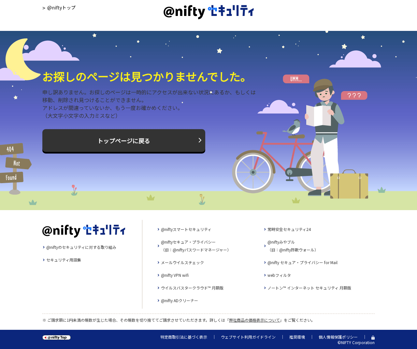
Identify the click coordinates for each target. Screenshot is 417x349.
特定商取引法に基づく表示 (183, 337)
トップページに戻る (123, 140)
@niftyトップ (61, 7)
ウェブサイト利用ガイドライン (248, 337)
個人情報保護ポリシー (338, 337)
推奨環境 (297, 337)
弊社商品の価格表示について (254, 320)
